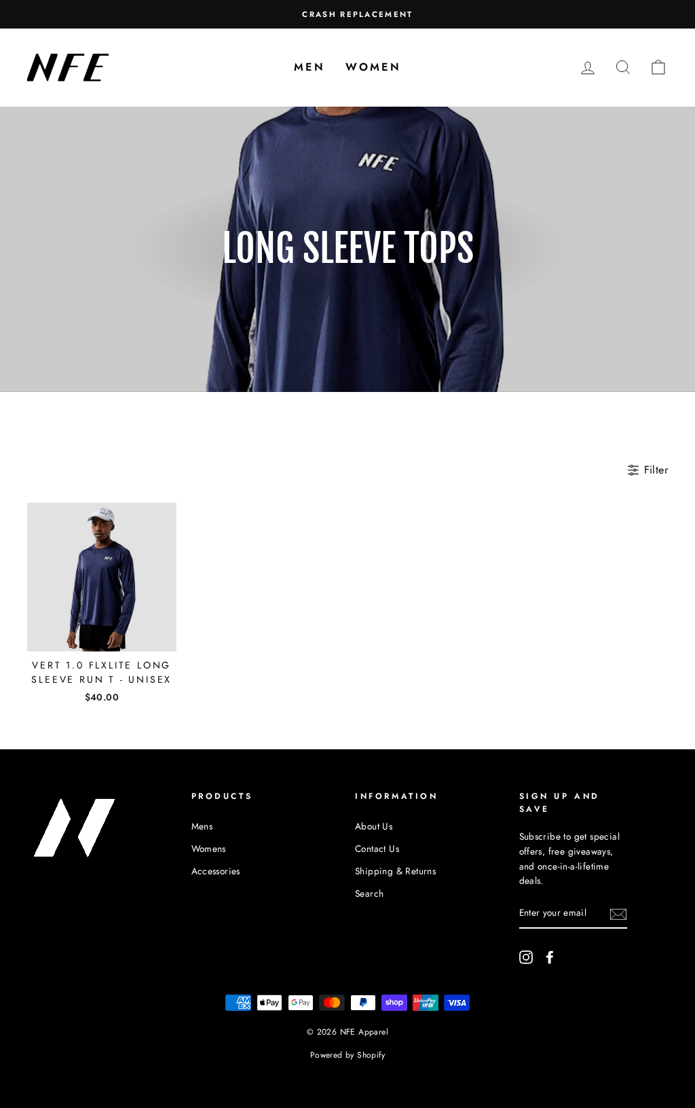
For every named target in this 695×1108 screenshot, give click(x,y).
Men (309, 67)
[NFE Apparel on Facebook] (550, 956)
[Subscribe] (618, 914)
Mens (202, 826)
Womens (208, 848)
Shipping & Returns (395, 871)
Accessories (215, 871)
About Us (373, 826)
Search (369, 893)
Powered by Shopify (347, 1055)
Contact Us (377, 848)
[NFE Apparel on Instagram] (526, 956)
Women (373, 67)
